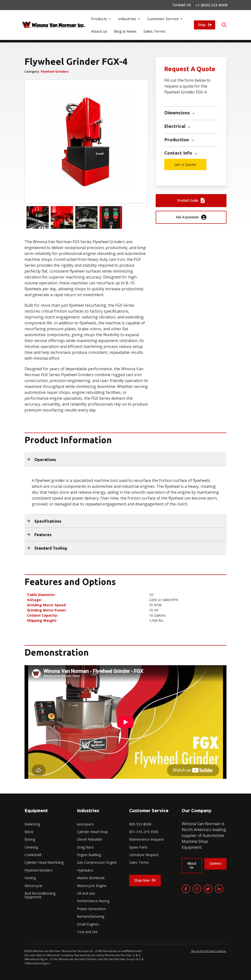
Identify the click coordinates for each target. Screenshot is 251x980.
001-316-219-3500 (143, 831)
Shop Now (142, 880)
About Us (191, 865)
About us (99, 31)
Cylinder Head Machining (44, 862)
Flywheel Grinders (55, 71)
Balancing (32, 824)
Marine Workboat (91, 877)
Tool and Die (87, 931)
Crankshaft (33, 854)
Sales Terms (154, 31)
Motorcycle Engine (91, 885)
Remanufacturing (90, 916)
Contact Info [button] (178, 153)
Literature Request (144, 854)
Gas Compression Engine (97, 862)
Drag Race (85, 847)
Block (29, 831)
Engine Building (89, 854)
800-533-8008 (140, 824)
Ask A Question (187, 217)
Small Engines (88, 924)
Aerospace (85, 824)
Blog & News (125, 31)
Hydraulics (85, 870)
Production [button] (177, 139)
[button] (125, 459)
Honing (30, 877)
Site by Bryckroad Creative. (208, 951)
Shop (201, 25)
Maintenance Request (146, 839)
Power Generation (91, 908)
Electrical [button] (175, 126)
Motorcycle (33, 885)
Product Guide (187, 200)
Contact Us (182, 5)
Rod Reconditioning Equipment (40, 895)
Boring (30, 839)
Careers (215, 863)
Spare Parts (138, 847)
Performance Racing (93, 901)
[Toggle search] (224, 25)
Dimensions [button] (177, 112)
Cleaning (31, 847)
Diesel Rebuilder (89, 839)
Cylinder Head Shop (92, 831)
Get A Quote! (185, 164)
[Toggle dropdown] (110, 19)
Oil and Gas (86, 893)
